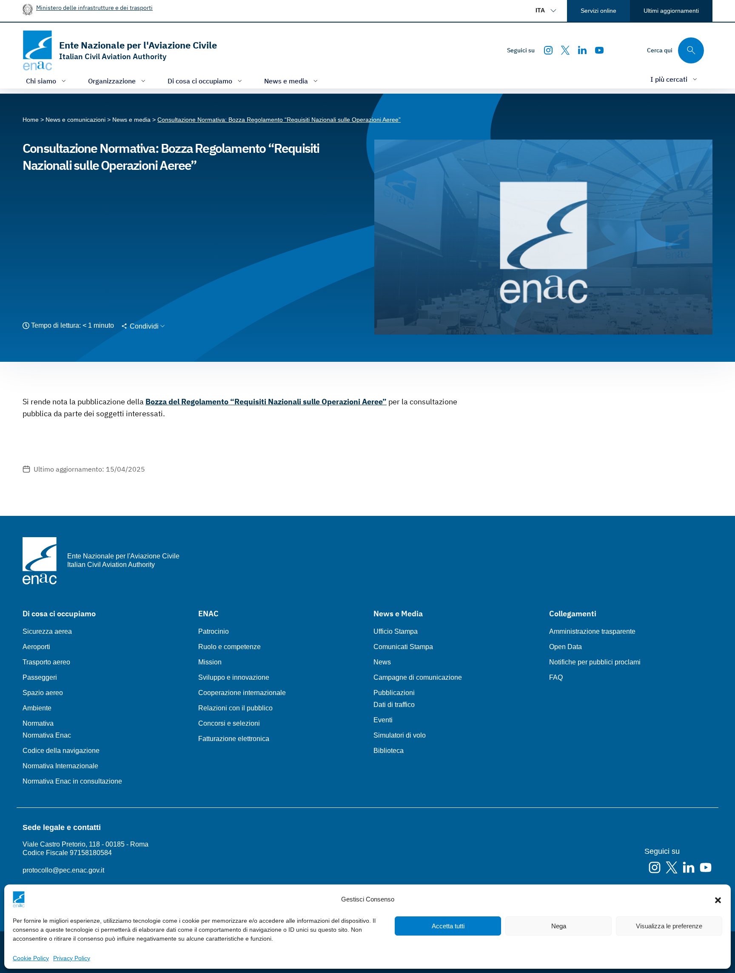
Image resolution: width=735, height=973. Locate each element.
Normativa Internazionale (60, 766)
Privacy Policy (71, 958)
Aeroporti (36, 646)
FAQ (556, 677)
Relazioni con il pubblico (235, 708)
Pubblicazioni (394, 692)
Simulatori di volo (399, 735)
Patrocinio (213, 631)
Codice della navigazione (61, 750)
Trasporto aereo (46, 662)
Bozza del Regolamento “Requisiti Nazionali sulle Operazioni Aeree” (266, 401)
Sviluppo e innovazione (233, 677)
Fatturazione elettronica (233, 738)
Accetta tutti (448, 926)
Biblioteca (388, 750)
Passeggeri (40, 677)
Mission (210, 662)
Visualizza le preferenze (669, 926)
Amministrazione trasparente (592, 631)
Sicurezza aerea (47, 631)
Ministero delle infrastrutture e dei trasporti (94, 7)
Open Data (565, 646)
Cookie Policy (31, 958)
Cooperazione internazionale (242, 692)
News (382, 662)
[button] (718, 899)
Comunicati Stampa (403, 646)
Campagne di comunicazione (417, 677)
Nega (558, 926)
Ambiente (37, 708)
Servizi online (598, 10)
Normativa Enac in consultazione (72, 781)
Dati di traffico (394, 704)
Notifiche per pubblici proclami (595, 662)
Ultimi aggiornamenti (671, 10)
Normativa (38, 723)
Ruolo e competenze (229, 646)
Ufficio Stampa (395, 631)
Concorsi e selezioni (229, 723)
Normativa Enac (47, 735)
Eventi (383, 720)
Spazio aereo (43, 692)
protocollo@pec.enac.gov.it (63, 870)
